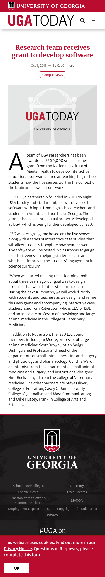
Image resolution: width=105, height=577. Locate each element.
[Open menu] (93, 20)
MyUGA (77, 500)
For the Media (28, 492)
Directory (77, 486)
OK (17, 568)
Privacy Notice (18, 548)
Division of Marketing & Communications (28, 500)
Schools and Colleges (28, 486)
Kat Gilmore (65, 66)
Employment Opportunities (28, 509)
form (37, 554)
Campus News (52, 75)
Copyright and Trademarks (77, 509)
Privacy (52, 515)
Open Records (77, 492)
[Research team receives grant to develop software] (52, 115)
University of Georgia (52, 449)
